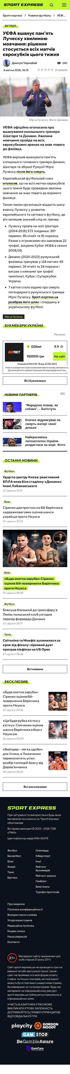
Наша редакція (17, 936)
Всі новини (35, 669)
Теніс (7, 634)
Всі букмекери (35, 381)
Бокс (7, 501)
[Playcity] (22, 1026)
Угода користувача (19, 920)
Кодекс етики (16, 931)
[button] (51, 5)
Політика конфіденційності (25, 909)
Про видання (16, 904)
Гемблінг (41, 881)
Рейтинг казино (46, 875)
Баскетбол (14, 856)
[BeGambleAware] (35, 1042)
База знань (43, 886)
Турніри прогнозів (47, 892)
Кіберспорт (43, 856)
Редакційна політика (20, 925)
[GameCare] (35, 1049)
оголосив (10, 183)
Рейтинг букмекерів (43, 868)
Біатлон (12, 877)
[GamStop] (35, 1035)
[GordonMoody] (46, 1026)
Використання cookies (22, 915)
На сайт (59, 356)
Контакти (13, 942)
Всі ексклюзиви (35, 787)
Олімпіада (42, 850)
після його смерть (31, 172)
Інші (38, 861)
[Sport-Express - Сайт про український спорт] (21, 5)
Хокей (11, 866)
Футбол (10, 25)
